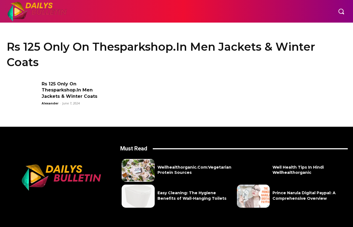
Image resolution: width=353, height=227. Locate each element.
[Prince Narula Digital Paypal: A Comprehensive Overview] (253, 196)
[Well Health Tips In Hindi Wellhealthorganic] (253, 170)
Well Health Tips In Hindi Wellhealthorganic (298, 170)
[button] (341, 11)
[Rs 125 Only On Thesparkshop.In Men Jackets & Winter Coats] (22, 92)
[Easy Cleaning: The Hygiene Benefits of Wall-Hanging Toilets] (138, 196)
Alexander (50, 103)
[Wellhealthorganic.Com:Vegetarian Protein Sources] (138, 170)
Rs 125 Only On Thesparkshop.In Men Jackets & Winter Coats (69, 90)
